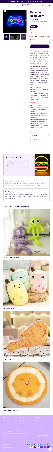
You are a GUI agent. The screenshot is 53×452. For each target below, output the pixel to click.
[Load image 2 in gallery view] (12, 38)
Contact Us (21, 427)
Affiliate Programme (39, 427)
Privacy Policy (6, 427)
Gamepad (33, 28)
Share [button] (33, 142)
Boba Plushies (7, 308)
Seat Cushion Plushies (10, 410)
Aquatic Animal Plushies (11, 257)
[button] (4, 5)
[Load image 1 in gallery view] (6, 38)
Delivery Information (24, 420)
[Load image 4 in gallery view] (23, 38)
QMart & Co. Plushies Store (41, 420)
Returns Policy (22, 423)
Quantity (32, 31)
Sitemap (37, 423)
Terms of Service (7, 420)
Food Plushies (7, 359)
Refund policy (6, 423)
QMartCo (48, 449)
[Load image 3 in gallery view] (17, 38)
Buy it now (40, 47)
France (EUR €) (8, 447)
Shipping (37, 23)
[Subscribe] (24, 435)
